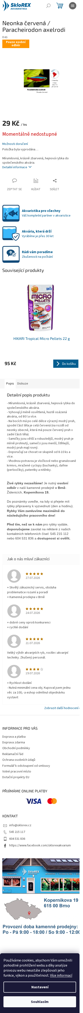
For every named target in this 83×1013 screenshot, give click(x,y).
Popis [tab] (10, 383)
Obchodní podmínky (16, 748)
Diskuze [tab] (22, 383)
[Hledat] (48, 5)
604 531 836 (17, 839)
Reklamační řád (12, 754)
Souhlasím (40, 1001)
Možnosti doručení (15, 144)
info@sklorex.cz (20, 825)
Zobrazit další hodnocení (61, 708)
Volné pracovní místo (16, 771)
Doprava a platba (14, 736)
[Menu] (72, 5)
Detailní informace (14, 167)
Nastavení (39, 987)
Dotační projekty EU (15, 777)
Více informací (61, 975)
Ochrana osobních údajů (18, 760)
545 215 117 (17, 832)
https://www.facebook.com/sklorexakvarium (40, 845)
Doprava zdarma (13, 742)
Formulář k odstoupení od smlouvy (26, 766)
